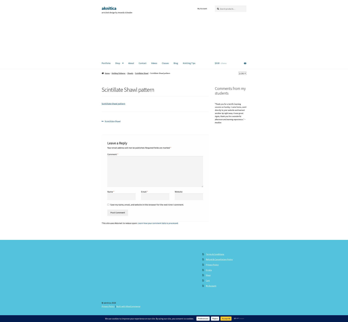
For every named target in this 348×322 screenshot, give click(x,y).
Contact (142, 63)
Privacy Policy (212, 264)
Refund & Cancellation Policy (219, 259)
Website (178, 191)
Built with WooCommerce (128, 306)
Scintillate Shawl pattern (113, 103)
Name (110, 191)
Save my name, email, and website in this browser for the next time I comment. (147, 204)
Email (144, 191)
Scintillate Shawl (141, 73)
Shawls (130, 73)
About (131, 63)
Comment (112, 154)
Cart (208, 280)
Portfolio (106, 63)
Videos (154, 63)
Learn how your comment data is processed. (158, 223)
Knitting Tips (189, 63)
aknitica (109, 8)
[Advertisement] (174, 38)
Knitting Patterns (118, 73)
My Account (202, 8)
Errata (209, 270)
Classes (165, 63)
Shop (117, 63)
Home (107, 73)
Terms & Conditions (215, 254)
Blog (176, 63)
